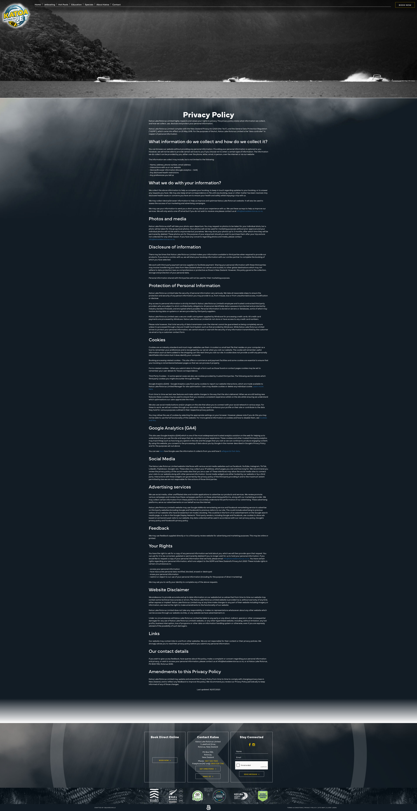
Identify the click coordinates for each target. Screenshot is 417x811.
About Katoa (102, 4)
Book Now (405, 5)
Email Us (207, 776)
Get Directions (207, 769)
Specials (89, 4)
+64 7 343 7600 (211, 760)
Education (76, 4)
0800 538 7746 (217, 763)
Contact (116, 4)
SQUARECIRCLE (110, 807)
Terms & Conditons (295, 807)
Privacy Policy (310, 807)
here (162, 451)
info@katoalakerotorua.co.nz (250, 211)
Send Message (250, 774)
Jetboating (49, 4)
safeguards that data (230, 451)
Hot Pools (63, 4)
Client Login (331, 807)
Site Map (321, 807)
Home (38, 4)
